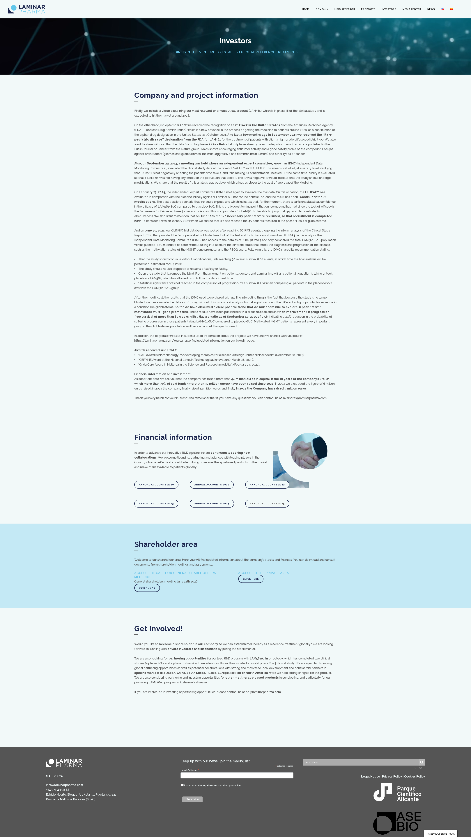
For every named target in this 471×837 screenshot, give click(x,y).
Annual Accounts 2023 (156, 503)
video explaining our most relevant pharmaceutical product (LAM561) (211, 111)
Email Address (189, 770)
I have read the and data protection (212, 785)
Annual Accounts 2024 (211, 503)
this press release (254, 312)
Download (147, 588)
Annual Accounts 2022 (267, 484)
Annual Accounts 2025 (267, 503)
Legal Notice (370, 776)
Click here (251, 579)
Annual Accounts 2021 (211, 484)
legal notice (210, 785)
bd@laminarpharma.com (263, 692)
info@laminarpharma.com (64, 785)
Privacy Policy (392, 776)
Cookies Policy (414, 776)
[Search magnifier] (422, 762)
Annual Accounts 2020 (156, 484)
